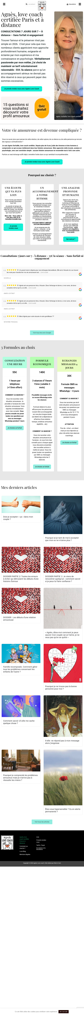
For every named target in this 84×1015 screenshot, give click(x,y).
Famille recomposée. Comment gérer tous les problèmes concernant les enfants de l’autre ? (20, 669)
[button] (4, 4)
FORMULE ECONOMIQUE (42, 362)
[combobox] (31, 4)
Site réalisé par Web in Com (53, 863)
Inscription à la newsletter (40, 848)
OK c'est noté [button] (63, 1011)
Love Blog (23, 851)
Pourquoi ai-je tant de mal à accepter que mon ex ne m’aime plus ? (62, 539)
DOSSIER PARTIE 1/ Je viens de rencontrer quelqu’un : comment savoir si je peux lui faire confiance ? (62, 579)
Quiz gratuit (41, 107)
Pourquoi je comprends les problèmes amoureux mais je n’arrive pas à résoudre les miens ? (20, 777)
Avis (37, 837)
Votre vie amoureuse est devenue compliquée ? (42, 130)
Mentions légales (25, 854)
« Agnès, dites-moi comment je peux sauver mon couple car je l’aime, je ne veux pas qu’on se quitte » (62, 635)
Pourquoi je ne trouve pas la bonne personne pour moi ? (61, 687)
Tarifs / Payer (40, 845)
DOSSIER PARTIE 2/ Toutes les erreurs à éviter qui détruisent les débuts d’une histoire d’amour (21, 579)
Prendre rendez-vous (41, 841)
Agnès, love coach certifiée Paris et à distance (24, 840)
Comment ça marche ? (24, 847)
